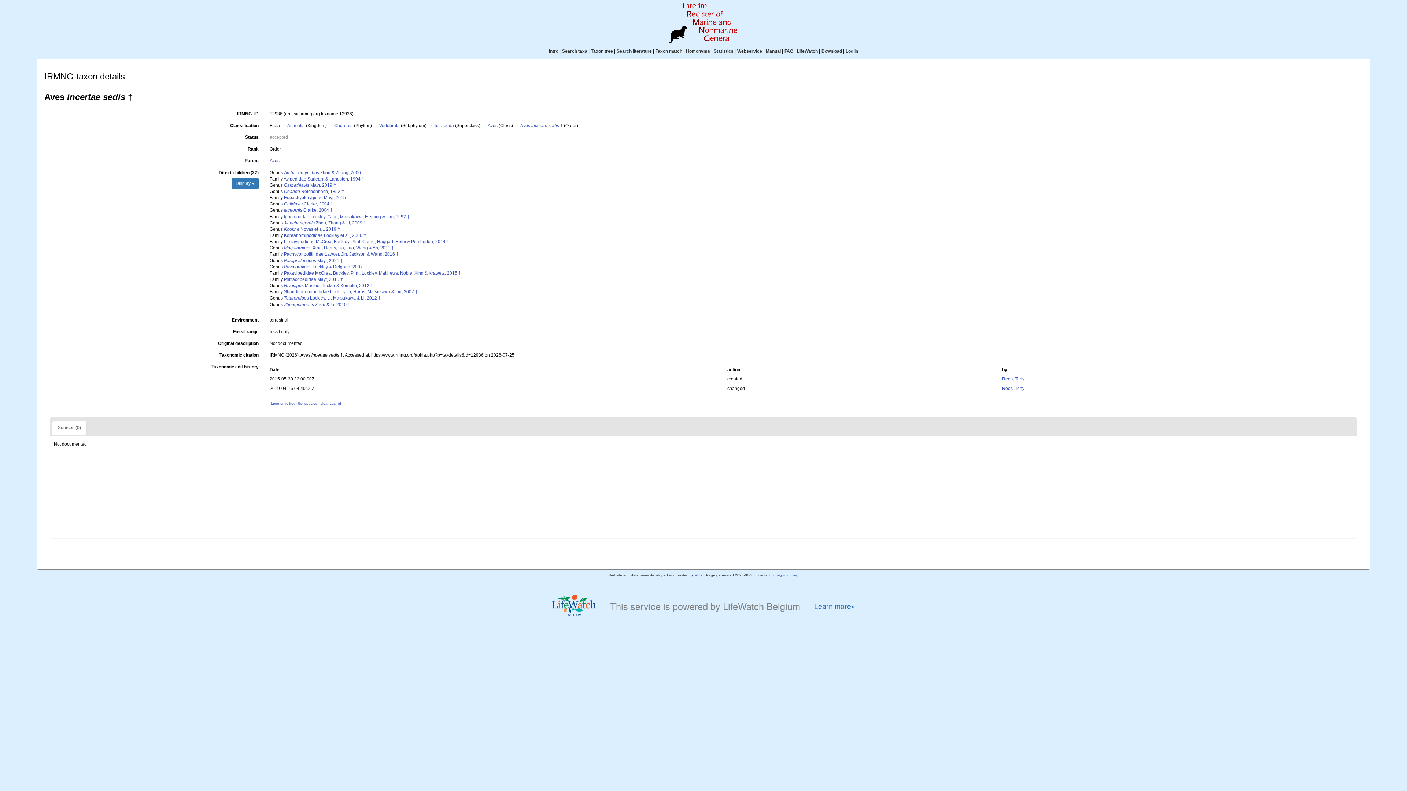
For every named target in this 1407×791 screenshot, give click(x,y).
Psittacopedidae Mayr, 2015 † (313, 279)
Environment (245, 320)
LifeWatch (807, 51)
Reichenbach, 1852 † (314, 191)
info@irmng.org (785, 575)
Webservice (749, 51)
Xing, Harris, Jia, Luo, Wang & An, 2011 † (339, 247)
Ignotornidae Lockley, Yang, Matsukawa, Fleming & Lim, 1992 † (347, 216)
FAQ (788, 51)
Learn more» (834, 606)
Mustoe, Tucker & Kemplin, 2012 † (328, 285)
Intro (553, 51)
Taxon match (669, 51)
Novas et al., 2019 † (312, 229)
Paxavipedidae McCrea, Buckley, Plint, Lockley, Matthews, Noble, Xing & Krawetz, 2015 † (372, 273)
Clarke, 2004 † (308, 204)
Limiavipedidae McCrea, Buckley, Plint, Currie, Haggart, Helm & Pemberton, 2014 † (366, 241)
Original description (238, 343)
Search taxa (574, 51)
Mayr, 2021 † (313, 260)
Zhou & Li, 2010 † (317, 304)
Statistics (724, 51)
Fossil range (246, 331)
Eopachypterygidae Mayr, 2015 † (317, 197)
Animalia (296, 125)
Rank (253, 149)
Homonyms (698, 51)
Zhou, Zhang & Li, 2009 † (325, 223)
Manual (773, 51)
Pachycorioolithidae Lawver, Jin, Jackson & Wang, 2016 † (341, 254)
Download (831, 51)
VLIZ (699, 575)
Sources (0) (69, 427)
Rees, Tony (1013, 379)
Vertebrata (389, 125)
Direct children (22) (239, 172)
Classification (244, 125)
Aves (493, 125)
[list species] (309, 403)
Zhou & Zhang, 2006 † (324, 172)
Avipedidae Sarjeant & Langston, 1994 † (324, 179)
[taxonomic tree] (284, 403)
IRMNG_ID (248, 113)
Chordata (343, 125)
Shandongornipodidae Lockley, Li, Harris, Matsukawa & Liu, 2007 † (351, 291)
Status (252, 137)
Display (244, 183)
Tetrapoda (444, 125)
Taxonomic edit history (235, 366)
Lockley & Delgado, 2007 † (325, 267)
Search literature (634, 51)
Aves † (541, 125)
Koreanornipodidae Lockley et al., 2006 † (325, 235)
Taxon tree (602, 51)
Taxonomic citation (239, 355)
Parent (252, 160)
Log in (852, 51)
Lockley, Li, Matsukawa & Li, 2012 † (332, 298)
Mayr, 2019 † (310, 185)
